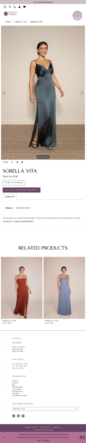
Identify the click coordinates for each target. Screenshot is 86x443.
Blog (13, 385)
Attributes (9, 196)
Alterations (16, 393)
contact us (7, 221)
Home (8, 22)
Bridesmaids (37, 22)
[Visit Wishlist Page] (24, 7)
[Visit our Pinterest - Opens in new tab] (23, 415)
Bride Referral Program (19, 396)
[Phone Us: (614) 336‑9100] (14, 7)
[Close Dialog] (3, 437)
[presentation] (21, 288)
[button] (5, 7)
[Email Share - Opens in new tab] (22, 162)
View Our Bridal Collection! (43, 2)
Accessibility (56, 427)
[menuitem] (5, 7)
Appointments (16, 389)
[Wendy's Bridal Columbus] (10, 14)
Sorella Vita (21, 22)
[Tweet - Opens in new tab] (12, 162)
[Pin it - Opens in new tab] (17, 162)
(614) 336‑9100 (17, 343)
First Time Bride (17, 387)
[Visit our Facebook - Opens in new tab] (13, 415)
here (47, 440)
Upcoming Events (17, 391)
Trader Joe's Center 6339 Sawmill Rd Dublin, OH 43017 (18, 349)
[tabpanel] (43, 93)
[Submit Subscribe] (75, 408)
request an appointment (23, 221)
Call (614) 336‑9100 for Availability (22, 190)
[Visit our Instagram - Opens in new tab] (18, 415)
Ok (82, 437)
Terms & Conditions (31, 427)
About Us (15, 381)
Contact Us (15, 383)
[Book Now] (77, 15)
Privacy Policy (45, 427)
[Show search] (10, 7)
